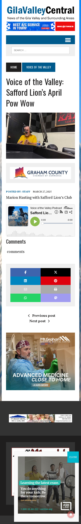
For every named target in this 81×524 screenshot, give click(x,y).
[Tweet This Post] (56, 272)
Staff (26, 191)
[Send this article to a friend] (25, 289)
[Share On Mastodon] (56, 298)
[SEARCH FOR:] (40, 49)
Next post (37, 321)
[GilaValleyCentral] (40, 13)
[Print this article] (56, 289)
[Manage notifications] (70, 514)
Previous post (43, 315)
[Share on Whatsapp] (25, 298)
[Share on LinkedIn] (25, 281)
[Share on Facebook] (25, 272)
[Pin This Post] (56, 281)
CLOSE (73, 457)
